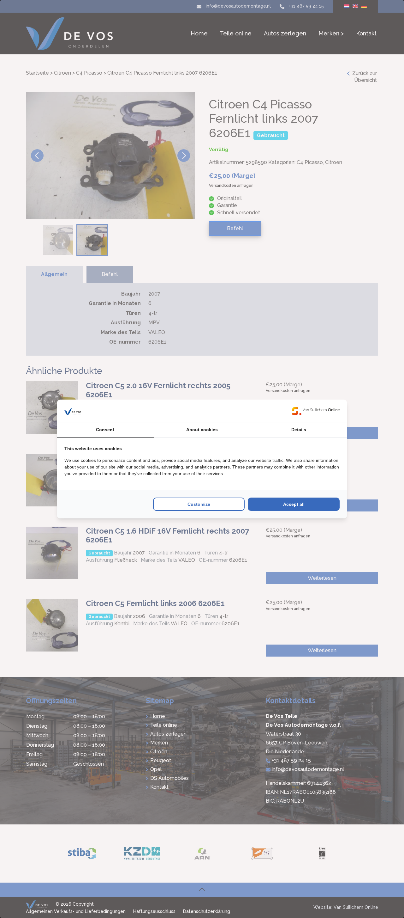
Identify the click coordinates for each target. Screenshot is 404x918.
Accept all (294, 504)
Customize (198, 504)
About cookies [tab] (202, 429)
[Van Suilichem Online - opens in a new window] (316, 411)
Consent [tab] (105, 429)
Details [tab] (298, 429)
